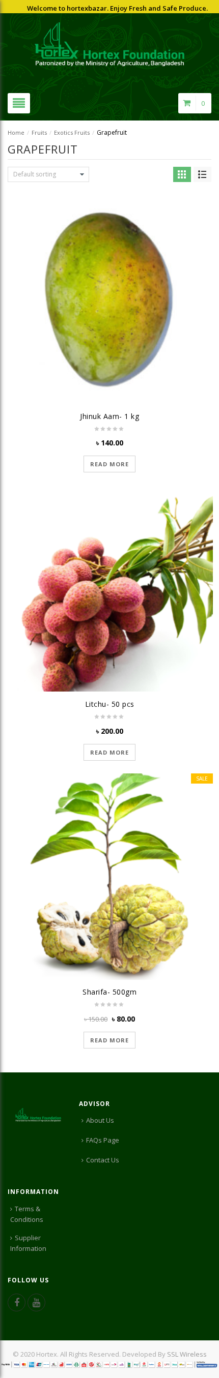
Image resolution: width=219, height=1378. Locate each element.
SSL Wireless (187, 1354)
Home (16, 132)
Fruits (39, 132)
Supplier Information (28, 1243)
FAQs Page (102, 1140)
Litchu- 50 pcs (109, 704)
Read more (109, 464)
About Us (100, 1120)
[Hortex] (110, 43)
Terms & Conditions (26, 1214)
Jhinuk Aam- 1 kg (109, 416)
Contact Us (102, 1159)
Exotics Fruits (72, 132)
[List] (202, 174)
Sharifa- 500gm (109, 992)
